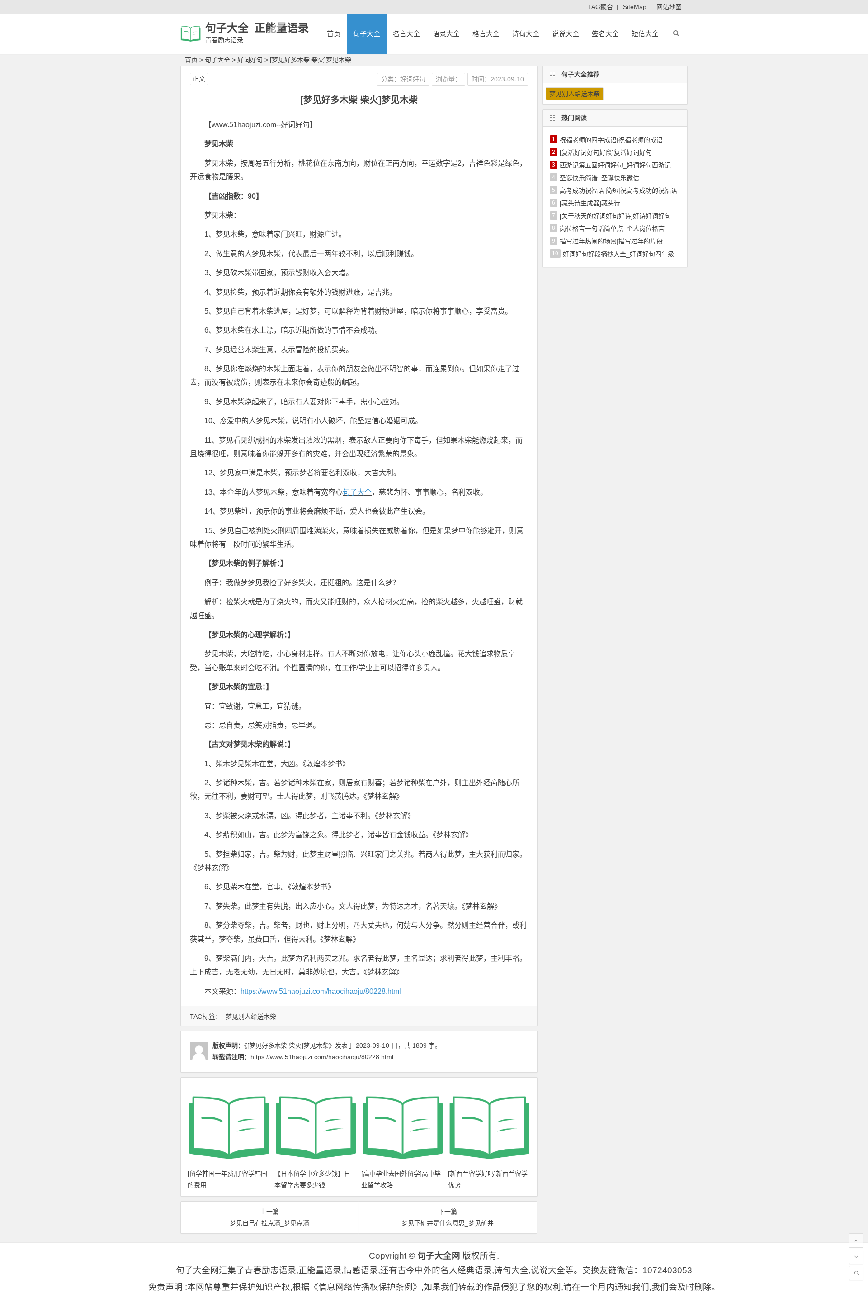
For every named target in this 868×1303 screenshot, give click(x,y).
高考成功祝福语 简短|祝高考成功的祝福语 (618, 190)
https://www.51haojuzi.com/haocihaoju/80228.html (321, 991)
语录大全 (446, 34)
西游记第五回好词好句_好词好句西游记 (615, 165)
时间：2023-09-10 (498, 79)
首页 (333, 34)
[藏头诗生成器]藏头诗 (590, 203)
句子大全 (366, 34)
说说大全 (565, 34)
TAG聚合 (600, 6)
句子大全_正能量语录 (257, 28)
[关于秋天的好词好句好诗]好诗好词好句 (615, 216)
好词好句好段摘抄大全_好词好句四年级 (618, 254)
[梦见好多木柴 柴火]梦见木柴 (310, 59)
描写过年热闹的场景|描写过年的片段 (611, 241)
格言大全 (486, 34)
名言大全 (406, 34)
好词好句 (250, 59)
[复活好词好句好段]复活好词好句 (606, 152)
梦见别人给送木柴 (251, 1016)
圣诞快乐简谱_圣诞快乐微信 (599, 177)
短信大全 (645, 34)
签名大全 (605, 34)
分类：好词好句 (403, 79)
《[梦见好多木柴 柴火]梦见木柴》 (289, 1045)
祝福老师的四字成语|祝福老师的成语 (611, 139)
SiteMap (634, 6)
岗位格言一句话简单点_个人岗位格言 (612, 228)
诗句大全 (525, 34)
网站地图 (669, 6)
